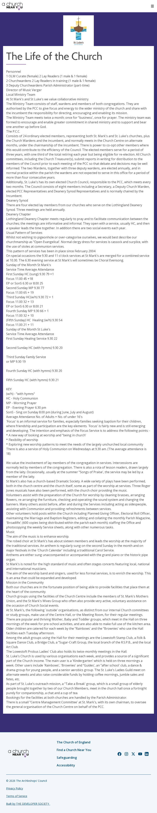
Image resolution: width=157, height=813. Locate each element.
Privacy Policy (14, 788)
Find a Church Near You (74, 750)
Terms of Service (16, 796)
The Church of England (73, 742)
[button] (152, 6)
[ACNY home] (12, 6)
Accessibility (66, 765)
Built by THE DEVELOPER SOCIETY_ (28, 804)
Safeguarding (67, 757)
